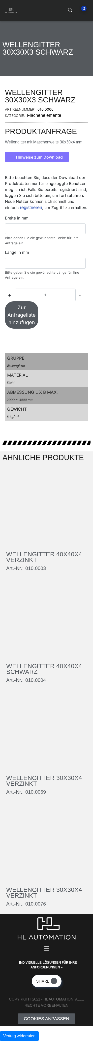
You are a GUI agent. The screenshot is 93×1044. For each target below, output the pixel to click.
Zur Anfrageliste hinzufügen (21, 314)
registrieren (31, 207)
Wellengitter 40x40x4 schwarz (44, 668)
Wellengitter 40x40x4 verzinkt (44, 557)
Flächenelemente (44, 115)
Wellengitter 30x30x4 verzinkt (44, 780)
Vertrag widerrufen (19, 1036)
